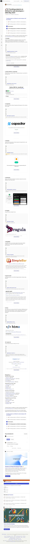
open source (10, 540)
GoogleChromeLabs (10, 51)
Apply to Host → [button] (6, 529)
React (22, 292)
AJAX (14, 334)
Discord (19, 367)
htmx (14, 321)
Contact (24, 537)
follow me (18, 410)
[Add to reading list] (1, 42)
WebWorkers (12, 56)
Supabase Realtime (9, 402)
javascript (7, 14)
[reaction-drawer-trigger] (2, 36)
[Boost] (1, 45)
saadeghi (8, 152)
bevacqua (9, 221)
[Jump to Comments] (1, 39)
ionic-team (9, 115)
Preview (12, 439)
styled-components (19, 293)
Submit (8, 439)
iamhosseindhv (9, 189)
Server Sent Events (8, 335)
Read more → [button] (8, 476)
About (21, 537)
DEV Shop (17, 538)
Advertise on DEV (6, 537)
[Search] (3, 1)
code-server (8, 379)
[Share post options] (1, 48)
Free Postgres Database (12, 538)
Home (5, 536)
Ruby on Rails (13, 541)
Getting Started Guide (14, 97)
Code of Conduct (11, 539)
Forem (6, 540)
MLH (20, 538)
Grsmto (8, 254)
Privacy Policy (15, 539)
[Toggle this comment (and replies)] (5, 444)
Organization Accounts (12, 537)
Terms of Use (19, 539)
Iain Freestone (9, 4)
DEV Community (4, 534)
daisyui (12, 152)
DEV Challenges (9, 536)
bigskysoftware (10, 321)
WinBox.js (7, 395)
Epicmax (14, 362)
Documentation (15, 367)
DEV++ (12, 536)
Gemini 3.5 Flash (8, 468)
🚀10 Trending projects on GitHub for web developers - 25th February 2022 (15, 501)
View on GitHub (16, 66)
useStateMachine (9, 384)
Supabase (7, 403)
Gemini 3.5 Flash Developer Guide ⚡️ (14, 466)
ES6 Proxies (9, 60)
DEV (17, 540)
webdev (12, 14)
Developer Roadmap (9, 396)
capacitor (13, 115)
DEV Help (24, 536)
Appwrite (7, 377)
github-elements (8, 400)
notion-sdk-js (14, 83)
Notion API (22, 88)
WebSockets (22, 334)
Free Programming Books (10, 381)
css (10, 14)
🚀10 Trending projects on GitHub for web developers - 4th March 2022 (14, 497)
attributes (19, 335)
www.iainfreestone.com (10, 36)
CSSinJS (7, 293)
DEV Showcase (18, 537)
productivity (17, 14)
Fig (6, 380)
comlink (15, 51)
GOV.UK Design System (16, 292)
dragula (12, 221)
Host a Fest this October (9, 524)
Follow (16, 483)
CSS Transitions (18, 334)
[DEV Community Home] (1, 1)
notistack (14, 189)
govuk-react (9, 287)
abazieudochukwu (10, 442)
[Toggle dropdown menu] (27, 442)
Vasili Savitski (22, 362)
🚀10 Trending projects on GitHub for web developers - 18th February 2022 (15, 504)
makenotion (9, 83)
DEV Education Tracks (19, 536)
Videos (15, 536)
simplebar (12, 254)
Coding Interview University (10, 378)
